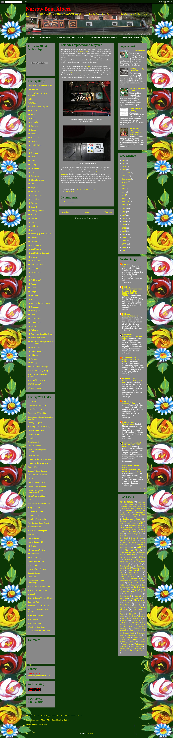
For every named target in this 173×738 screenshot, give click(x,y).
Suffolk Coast (125, 637)
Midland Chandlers (75, 73)
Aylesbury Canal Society (37, 405)
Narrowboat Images (36, 538)
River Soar (138, 605)
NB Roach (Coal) (34, 558)
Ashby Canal (140, 504)
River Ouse (128, 603)
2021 (124, 163)
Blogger (90, 733)
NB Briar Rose (33, 134)
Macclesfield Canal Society (39, 523)
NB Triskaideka (34, 322)
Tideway (122, 639)
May (124, 192)
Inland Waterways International (35, 491)
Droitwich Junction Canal (128, 536)
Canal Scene (33, 438)
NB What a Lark (34, 347)
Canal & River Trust (36, 430)
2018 (124, 209)
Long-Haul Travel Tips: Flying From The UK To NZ (132, 470)
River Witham (131, 616)
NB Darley (32, 165)
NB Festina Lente (35, 195)
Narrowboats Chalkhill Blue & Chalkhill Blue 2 (131, 444)
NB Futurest (33, 203)
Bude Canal (131, 523)
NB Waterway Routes (36, 338)
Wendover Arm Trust (36, 627)
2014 (124, 221)
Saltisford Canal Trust (37, 569)
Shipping (135, 622)
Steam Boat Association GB (39, 587)
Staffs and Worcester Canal (132, 630)
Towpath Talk (33, 602)
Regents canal (125, 596)
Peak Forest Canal (133, 594)
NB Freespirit (33, 199)
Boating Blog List (35, 423)
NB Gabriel (32, 207)
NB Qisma (32, 288)
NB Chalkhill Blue (35, 145)
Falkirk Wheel (132, 540)
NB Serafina (33, 295)
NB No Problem (34, 261)
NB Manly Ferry (34, 245)
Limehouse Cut (126, 574)
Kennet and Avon (126, 566)
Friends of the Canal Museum (40, 459)
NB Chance (32, 149)
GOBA (30, 479)
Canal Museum (126, 527)
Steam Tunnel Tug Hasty (38, 371)
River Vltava (124, 612)
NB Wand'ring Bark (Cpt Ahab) (40, 334)
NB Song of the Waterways (39, 303)
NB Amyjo (32, 118)
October (125, 176)
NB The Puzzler (34, 319)
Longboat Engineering (37, 519)
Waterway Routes (35, 623)
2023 (124, 160)
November (126, 173)
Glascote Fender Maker (37, 475)
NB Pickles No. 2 (34, 280)
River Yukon (126, 618)
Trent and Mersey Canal (132, 640)
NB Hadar (32, 215)
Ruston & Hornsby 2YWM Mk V (71, 37)
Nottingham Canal (134, 589)
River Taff (133, 607)
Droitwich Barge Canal (135, 534)
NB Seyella (32, 299)
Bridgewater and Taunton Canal (134, 517)
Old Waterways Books (37, 561)
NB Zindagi (32, 363)
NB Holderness (34, 226)
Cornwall (141, 529)
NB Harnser (33, 218)
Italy (134, 564)
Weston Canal (124, 649)
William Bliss (137, 649)
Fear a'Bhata (33, 89)
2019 (124, 170)
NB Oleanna (33, 268)
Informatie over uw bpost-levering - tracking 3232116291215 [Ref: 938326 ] (132, 292)
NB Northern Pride (35, 265)
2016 (124, 215)
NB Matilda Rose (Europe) (38, 253)
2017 (124, 212)
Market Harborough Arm (128, 581)
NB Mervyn (32, 257)
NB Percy (32, 276)
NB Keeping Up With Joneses (39, 234)
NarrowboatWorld (35, 542)
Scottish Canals (34, 573)
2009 (124, 238)
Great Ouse (130, 555)
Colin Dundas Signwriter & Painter (39, 451)
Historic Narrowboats (37, 486)
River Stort (123, 607)
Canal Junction (34, 434)
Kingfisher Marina (35, 508)
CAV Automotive (34, 446)
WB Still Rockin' (34, 384)
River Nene (139, 600)
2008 (124, 241)
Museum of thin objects (37, 531)
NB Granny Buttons (36, 211)
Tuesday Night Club (36, 615)
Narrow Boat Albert (48, 9)
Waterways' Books (130, 37)
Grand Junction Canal (37, 482)
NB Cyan (31, 161)
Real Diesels (33, 565)
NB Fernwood (33, 192)
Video (143, 642)
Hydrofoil (139, 560)
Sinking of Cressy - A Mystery (136, 70)
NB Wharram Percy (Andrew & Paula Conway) (40, 343)
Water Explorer (34, 619)
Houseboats (129, 560)
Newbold (125, 266)
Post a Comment (69, 202)
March (124, 198)
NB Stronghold (34, 311)
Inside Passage (125, 562)
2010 (124, 234)
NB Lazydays (33, 238)
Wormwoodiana (34, 388)
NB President (33, 554)
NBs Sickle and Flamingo (38, 367)
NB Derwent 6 (33, 168)
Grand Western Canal (127, 553)
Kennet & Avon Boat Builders (104, 37)
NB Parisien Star (34, 272)
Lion (139, 574)
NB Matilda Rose (34, 249)
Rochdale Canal (137, 618)
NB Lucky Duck (34, 242)
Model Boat (124, 585)
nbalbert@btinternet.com (39, 676)
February (126, 201)
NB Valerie (32, 326)
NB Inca (31, 230)
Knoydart (136, 568)
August (125, 182)
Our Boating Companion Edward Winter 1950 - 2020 (135, 131)
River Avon (124, 598)
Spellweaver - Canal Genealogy (36, 582)
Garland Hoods (34, 467)
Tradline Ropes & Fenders (38, 606)
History (141, 557)
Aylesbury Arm (127, 508)
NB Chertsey (33, 153)
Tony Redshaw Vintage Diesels (40, 598)
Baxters (88, 66)
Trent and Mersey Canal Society (38, 611)
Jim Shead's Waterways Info (39, 504)
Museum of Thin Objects (38, 107)
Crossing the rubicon (130, 316)
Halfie (30, 99)
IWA (29, 500)
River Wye (141, 616)
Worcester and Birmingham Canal (132, 651)
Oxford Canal (138, 591)
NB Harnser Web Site (36, 550)
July (123, 185)
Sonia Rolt (32, 577)
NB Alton (31, 115)
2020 (124, 167)
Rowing (123, 620)
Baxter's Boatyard (35, 409)
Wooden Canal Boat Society (39, 631)
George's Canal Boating (37, 471)
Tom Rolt (31, 594)
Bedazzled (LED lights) (37, 413)
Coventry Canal (129, 532)
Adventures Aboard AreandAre (130, 467)
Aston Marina (33, 402)
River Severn (125, 605)
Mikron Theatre (34, 527)
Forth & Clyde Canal (129, 542)
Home (31, 37)
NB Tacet (31, 315)
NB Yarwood (33, 359)
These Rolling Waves (36, 380)
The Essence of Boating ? (135, 110)
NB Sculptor (33, 292)
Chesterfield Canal (128, 529)
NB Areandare (34, 122)
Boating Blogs (139, 515)
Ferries (142, 540)
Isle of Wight (126, 564)
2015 (124, 218)
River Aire (138, 596)
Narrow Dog (33, 534)
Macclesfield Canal (134, 579)
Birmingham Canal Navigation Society (40, 418)
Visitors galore (128, 424)
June (124, 189)
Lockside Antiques (35, 511)
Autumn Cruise (83, 51)
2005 (124, 250)
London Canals (34, 515)
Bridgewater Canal (131, 519)
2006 (124, 247)
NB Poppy (32, 284)
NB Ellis (31, 184)
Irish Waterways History (37, 496)
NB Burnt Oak (33, 138)
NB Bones (32, 130)
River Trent (137, 610)
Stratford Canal (134, 635)
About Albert (45, 37)
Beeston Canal (140, 508)
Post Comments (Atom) (91, 218)
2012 (124, 228)
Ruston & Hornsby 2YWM (137, 90)
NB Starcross (33, 307)
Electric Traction (137, 538)
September (126, 179)
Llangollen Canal (127, 576)
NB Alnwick (32, 111)
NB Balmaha (33, 126)
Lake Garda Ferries (137, 51)
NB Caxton (32, 141)
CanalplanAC (33, 442)
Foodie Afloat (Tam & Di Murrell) (37, 94)
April (124, 195)
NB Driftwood (33, 176)
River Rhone (138, 603)
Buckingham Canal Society (39, 427)
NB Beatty (32, 546)
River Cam (134, 598)
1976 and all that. (129, 403)
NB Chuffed (32, 157)
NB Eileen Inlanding (36, 180)
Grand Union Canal (132, 548)
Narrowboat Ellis (129, 358)
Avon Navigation (139, 506)
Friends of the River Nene (38, 463)
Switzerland (138, 637)
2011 (124, 231)
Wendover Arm (137, 646)
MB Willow (32, 103)
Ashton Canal (127, 506)
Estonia (122, 540)
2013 (124, 225)
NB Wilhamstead (34, 351)
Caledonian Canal (135, 525)
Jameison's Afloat (129, 378)
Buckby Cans (125, 521)
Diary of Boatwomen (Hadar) (40, 86)
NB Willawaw (33, 355)
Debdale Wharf (34, 456)
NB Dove (31, 172)
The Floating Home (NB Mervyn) (37, 375)
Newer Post (65, 212)
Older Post (108, 212)
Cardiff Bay (141, 527)
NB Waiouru (33, 330)
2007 (124, 244)
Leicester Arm (135, 572)
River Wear (135, 612)
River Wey (133, 614)
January (125, 205)
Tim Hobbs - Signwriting (38, 590)
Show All (142, 489)
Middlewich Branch (135, 583)
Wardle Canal (127, 644)
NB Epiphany (33, 188)
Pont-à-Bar (126, 447)
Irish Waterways (139, 562)
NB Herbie (32, 222)
